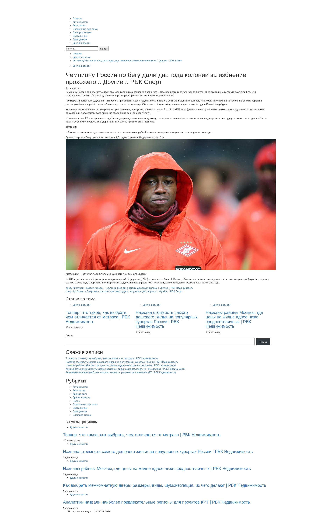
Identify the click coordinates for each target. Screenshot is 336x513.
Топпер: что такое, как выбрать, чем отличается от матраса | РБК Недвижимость (98, 316)
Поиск (69, 335)
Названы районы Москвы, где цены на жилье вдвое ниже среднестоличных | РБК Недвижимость (234, 319)
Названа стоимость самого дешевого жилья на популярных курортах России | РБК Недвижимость (167, 319)
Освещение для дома (85, 28)
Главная (77, 18)
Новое (76, 400)
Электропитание (82, 32)
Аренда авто (80, 393)
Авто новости (80, 21)
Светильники (80, 35)
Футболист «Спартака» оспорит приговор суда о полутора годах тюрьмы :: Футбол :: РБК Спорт (124, 291)
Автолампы (79, 25)
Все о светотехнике (77, 13)
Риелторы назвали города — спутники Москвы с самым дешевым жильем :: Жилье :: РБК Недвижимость (129, 287)
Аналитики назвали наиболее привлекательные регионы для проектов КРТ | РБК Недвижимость (121, 372)
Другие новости (81, 42)
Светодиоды (80, 39)
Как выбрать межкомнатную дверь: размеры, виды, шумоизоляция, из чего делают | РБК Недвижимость (125, 368)
